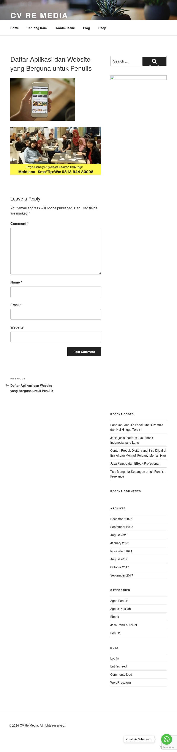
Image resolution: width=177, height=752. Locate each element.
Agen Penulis (119, 600)
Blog (86, 28)
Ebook (114, 616)
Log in (114, 658)
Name (16, 282)
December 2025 (121, 519)
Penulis (115, 633)
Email (16, 304)
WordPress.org (120, 682)
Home (14, 28)
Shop (102, 28)
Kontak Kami (65, 28)
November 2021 (121, 551)
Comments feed (121, 674)
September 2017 (121, 575)
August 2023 (119, 535)
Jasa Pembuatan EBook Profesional (134, 463)
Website (17, 327)
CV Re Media (39, 15)
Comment (19, 223)
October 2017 (119, 567)
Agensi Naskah (120, 608)
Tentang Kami (37, 28)
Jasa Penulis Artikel (123, 625)
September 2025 (121, 527)
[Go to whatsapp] (166, 739)
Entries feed (118, 666)
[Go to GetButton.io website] (167, 747)
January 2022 (119, 543)
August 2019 (119, 559)
